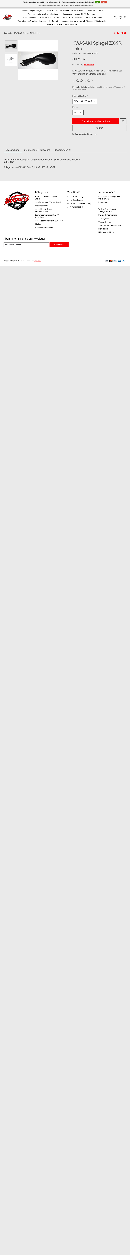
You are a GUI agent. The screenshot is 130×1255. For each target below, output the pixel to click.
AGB (100, 206)
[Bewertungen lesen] (81, 80)
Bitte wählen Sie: (80, 96)
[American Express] (119, 261)
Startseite (8, 33)
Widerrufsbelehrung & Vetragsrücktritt (107, 210)
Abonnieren (59, 244)
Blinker (57, 17)
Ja (97, 2)
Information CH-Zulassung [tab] (37, 150)
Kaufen (99, 128)
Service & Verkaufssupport (109, 225)
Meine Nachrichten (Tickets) (79, 203)
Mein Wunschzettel (75, 207)
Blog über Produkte (94, 17)
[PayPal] (123, 261)
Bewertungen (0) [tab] (62, 150)
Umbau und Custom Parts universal (62, 24)
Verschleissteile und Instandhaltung (43, 210)
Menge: (75, 107)
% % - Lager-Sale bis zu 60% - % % (37, 17)
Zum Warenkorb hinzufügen (96, 121)
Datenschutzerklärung (107, 215)
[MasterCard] (111, 261)
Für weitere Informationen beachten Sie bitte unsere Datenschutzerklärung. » (65, 5)
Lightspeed (37, 261)
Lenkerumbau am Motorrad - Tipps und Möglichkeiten (84, 21)
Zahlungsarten (104, 218)
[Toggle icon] (115, 17)
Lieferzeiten (103, 229)
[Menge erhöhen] (80, 112)
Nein (103, 2)
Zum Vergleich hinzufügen (85, 134)
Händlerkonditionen (106, 232)
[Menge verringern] (75, 112)
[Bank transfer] (106, 261)
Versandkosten (89, 65)
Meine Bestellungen (75, 200)
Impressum (103, 202)
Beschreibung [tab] (12, 150)
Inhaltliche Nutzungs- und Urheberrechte (109, 197)
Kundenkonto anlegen (76, 196)
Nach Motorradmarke (44, 228)
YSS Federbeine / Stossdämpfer (48, 202)
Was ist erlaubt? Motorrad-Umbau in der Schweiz (38, 21)
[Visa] (115, 261)
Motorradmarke (41, 206)
